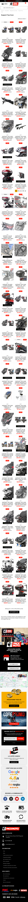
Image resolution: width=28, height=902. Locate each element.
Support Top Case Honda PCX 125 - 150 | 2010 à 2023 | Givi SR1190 (20, 138)
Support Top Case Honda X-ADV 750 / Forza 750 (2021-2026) (7, 162)
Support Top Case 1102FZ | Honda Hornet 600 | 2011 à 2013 (7, 186)
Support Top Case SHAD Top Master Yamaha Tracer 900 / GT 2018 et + (7, 114)
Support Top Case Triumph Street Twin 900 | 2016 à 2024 (20, 528)
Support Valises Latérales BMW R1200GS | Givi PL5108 (7, 286)
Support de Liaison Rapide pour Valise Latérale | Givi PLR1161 (7, 455)
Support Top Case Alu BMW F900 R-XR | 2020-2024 (7, 479)
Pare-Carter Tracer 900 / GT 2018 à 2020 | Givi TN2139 (20, 261)
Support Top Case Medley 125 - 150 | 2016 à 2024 (20, 286)
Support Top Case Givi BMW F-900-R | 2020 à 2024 (7, 358)
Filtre (26, 448)
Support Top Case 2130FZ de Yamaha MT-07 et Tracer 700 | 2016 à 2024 (7, 41)
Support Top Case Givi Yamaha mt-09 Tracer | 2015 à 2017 (7, 600)
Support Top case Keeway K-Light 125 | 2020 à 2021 (7, 528)
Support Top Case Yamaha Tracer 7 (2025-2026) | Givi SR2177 (20, 41)
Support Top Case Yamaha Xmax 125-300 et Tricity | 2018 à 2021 (7, 334)
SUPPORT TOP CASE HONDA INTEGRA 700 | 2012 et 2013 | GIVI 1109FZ (7, 213)
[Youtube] (17, 799)
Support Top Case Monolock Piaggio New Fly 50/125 (20, 407)
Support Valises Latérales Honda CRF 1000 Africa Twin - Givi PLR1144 (20, 455)
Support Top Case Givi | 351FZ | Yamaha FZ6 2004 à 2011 (20, 186)
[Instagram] (11, 799)
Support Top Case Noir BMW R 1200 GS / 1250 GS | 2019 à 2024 (20, 504)
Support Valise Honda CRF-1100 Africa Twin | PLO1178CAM (20, 431)
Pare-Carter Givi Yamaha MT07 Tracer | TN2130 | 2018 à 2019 (7, 262)
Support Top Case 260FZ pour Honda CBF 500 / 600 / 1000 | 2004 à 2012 (20, 359)
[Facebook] (5, 799)
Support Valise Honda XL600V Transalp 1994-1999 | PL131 (7, 237)
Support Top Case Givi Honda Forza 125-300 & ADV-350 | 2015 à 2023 (20, 65)
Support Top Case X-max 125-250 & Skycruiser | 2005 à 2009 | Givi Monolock (7, 311)
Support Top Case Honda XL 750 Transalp (7, 407)
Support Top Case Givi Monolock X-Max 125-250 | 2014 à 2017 (20, 601)
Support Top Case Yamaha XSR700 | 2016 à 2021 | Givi (20, 334)
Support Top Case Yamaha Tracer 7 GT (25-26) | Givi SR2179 (7, 65)
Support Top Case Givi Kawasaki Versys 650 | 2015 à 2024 (7, 576)
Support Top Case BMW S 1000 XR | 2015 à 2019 (20, 479)
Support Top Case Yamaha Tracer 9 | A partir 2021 (7, 89)
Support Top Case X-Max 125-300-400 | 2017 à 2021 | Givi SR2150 (20, 310)
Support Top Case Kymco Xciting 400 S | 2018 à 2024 (7, 552)
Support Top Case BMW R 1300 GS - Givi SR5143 (20, 237)
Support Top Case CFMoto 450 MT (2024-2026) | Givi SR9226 (7, 383)
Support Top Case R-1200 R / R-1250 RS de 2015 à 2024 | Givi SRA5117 (7, 504)
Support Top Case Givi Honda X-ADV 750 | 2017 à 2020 (20, 162)
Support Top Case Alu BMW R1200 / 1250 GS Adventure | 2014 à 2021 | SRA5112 (20, 114)
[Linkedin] (23, 799)
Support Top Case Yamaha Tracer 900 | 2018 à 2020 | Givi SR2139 (7, 138)
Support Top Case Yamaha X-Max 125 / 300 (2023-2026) (7, 431)
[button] (14, 664)
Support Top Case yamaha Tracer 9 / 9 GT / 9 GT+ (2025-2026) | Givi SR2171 (20, 383)
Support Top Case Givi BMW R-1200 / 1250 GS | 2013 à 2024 (20, 552)
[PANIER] (25, 4)
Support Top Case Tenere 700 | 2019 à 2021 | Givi (20, 89)
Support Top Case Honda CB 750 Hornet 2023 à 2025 (20, 213)
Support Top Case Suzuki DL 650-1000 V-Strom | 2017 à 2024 (20, 576)
